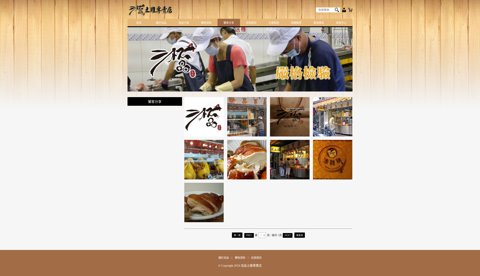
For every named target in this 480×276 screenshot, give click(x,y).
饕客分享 (229, 22)
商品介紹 (183, 22)
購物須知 (206, 22)
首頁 (138, 22)
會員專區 (319, 22)
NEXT (288, 235)
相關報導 (296, 22)
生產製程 (273, 22)
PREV (249, 235)
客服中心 (341, 22)
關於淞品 (161, 22)
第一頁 (237, 235)
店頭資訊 (251, 22)
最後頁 (299, 235)
